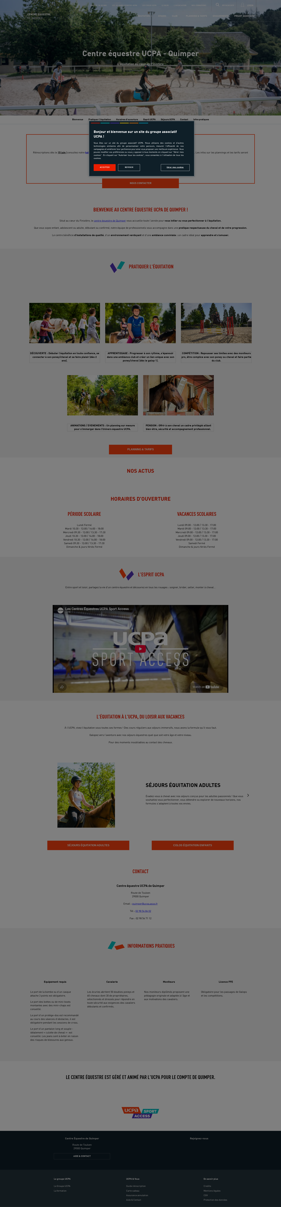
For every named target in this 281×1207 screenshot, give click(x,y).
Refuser (129, 167)
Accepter (105, 167)
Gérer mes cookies (175, 167)
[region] (141, 148)
